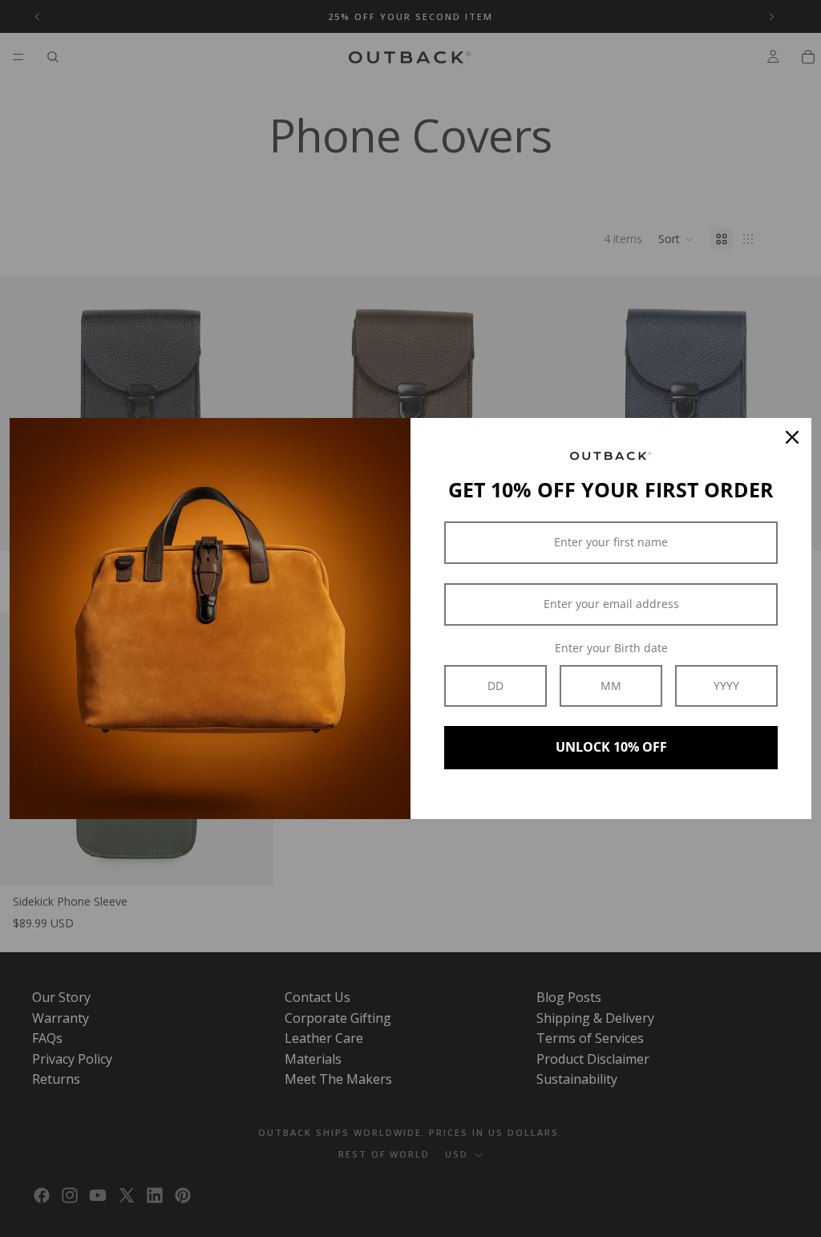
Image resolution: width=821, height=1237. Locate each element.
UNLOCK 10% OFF (611, 747)
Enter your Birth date (611, 647)
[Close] (792, 437)
